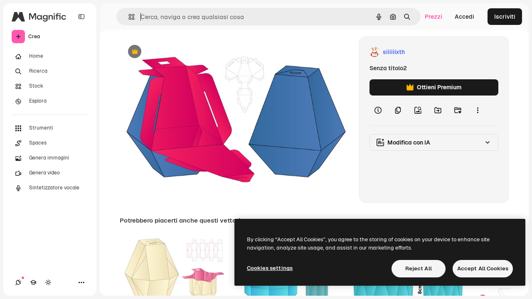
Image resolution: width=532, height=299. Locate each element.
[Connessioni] (18, 282)
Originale (174, 52)
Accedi (464, 16)
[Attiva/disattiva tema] (48, 282)
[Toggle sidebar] (81, 16)
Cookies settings (270, 268)
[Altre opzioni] (477, 110)
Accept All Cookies (482, 268)
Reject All (418, 268)
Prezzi (433, 16)
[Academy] (33, 282)
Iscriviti (504, 16)
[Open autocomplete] (128, 17)
